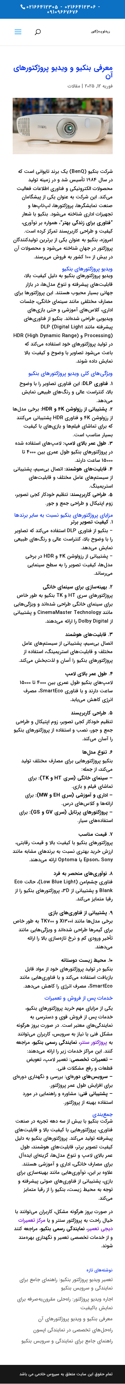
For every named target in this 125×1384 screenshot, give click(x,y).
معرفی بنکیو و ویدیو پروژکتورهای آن (75, 1319)
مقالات (74, 86)
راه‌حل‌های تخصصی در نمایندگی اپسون (73, 1330)
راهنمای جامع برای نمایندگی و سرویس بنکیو (67, 1341)
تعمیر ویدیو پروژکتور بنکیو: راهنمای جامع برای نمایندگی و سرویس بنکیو (66, 1284)
